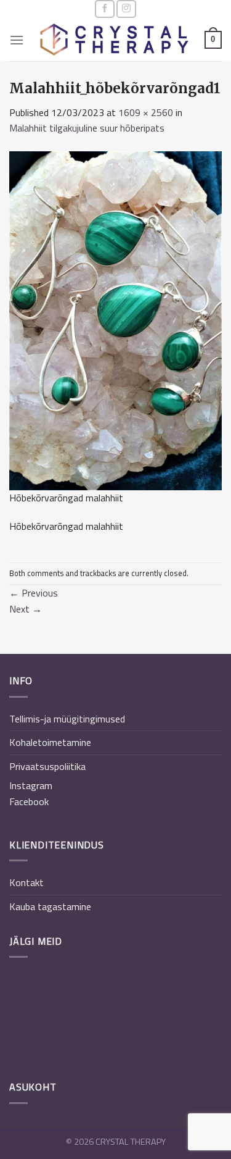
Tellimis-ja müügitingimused (67, 718)
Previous (33, 592)
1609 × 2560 (145, 112)
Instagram (30, 785)
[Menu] (16, 40)
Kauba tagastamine (50, 906)
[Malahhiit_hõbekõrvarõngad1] (115, 319)
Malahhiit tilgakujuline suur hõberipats (86, 127)
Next (25, 608)
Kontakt (26, 882)
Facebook (29, 801)
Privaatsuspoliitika (47, 766)
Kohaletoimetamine (50, 742)
